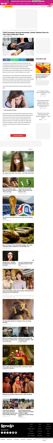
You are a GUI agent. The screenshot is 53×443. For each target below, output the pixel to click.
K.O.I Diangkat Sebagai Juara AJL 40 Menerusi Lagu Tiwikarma (43, 92)
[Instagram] (43, 6)
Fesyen (7, 30)
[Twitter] (44, 6)
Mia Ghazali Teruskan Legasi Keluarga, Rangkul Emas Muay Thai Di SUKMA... (43, 76)
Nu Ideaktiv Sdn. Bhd (45, 438)
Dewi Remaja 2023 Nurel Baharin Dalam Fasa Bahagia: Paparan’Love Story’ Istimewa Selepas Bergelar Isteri (43, 103)
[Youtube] (47, 6)
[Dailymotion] (16, 433)
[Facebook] (41, 6)
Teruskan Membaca (18, 135)
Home (4, 30)
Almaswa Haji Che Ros (8, 36)
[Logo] (4, 4)
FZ (40, 95)
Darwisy (40, 119)
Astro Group (44, 440)
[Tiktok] (46, 6)
